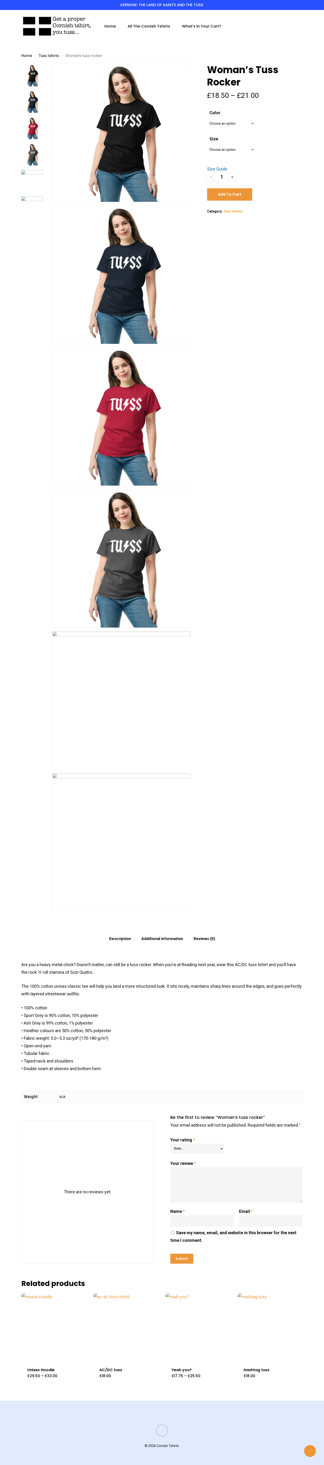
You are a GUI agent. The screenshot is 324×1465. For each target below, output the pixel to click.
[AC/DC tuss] (127, 1327)
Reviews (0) (204, 938)
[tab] (120, 938)
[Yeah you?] (200, 1327)
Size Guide (217, 168)
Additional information (162, 938)
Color (214, 112)
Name (177, 1211)
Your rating (182, 1139)
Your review (183, 1163)
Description (120, 938)
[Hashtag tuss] (272, 1327)
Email (246, 1211)
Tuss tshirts (49, 55)
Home (26, 55)
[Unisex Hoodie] (55, 1327)
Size (213, 138)
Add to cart (229, 194)
